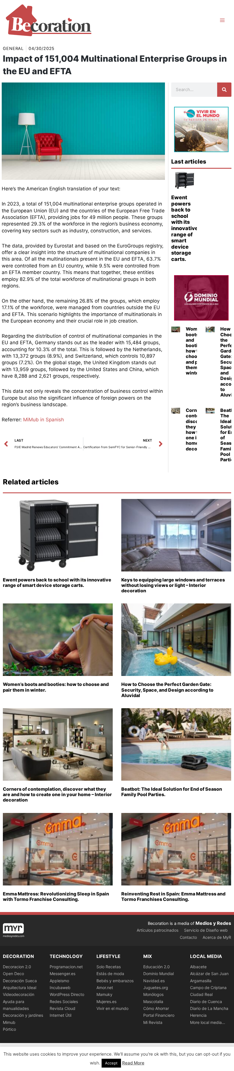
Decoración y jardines (23, 1015)
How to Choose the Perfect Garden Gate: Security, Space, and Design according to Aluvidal (167, 689)
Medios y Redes (213, 923)
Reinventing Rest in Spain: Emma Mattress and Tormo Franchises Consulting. (173, 896)
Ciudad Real (201, 994)
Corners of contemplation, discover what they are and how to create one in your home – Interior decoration (57, 794)
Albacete (198, 966)
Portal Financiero (158, 1015)
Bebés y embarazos (115, 980)
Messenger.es (62, 973)
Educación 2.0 (156, 966)
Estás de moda (110, 973)
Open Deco (13, 973)
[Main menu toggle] (222, 20)
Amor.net (104, 987)
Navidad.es (154, 980)
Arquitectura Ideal (19, 987)
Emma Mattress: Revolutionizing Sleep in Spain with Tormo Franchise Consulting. (56, 896)
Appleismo (59, 980)
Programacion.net (66, 966)
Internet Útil (60, 1015)
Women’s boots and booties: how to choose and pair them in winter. (196, 351)
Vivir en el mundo (112, 1008)
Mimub (9, 1022)
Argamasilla (200, 980)
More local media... (207, 1022)
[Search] (224, 89)
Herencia (198, 1015)
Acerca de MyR (217, 937)
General (13, 48)
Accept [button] (111, 1063)
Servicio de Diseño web (206, 930)
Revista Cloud (62, 1008)
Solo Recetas (108, 966)
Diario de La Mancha (209, 1008)
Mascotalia (153, 1001)
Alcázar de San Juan (209, 973)
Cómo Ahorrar (156, 1008)
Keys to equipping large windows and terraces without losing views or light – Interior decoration (173, 585)
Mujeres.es (106, 1001)
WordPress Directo (67, 994)
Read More (133, 1063)
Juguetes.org (155, 987)
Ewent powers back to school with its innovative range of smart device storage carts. (184, 228)
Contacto (188, 937)
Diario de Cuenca (206, 1001)
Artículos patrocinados (157, 930)
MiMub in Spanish (43, 419)
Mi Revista (152, 1022)
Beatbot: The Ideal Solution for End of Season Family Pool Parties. (171, 791)
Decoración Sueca (20, 980)
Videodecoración (18, 994)
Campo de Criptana (208, 987)
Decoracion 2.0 (17, 966)
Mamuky (104, 994)
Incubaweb (60, 987)
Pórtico (9, 1029)
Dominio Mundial (158, 973)
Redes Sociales (64, 1001)
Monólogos (153, 994)
